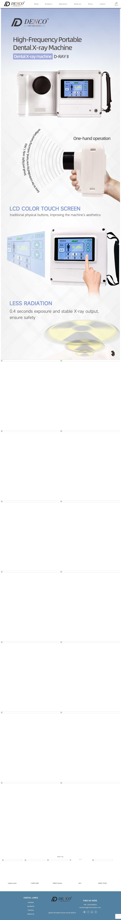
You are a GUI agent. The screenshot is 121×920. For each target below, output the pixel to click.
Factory (31, 910)
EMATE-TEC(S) (102, 883)
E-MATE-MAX (35, 883)
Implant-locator (12, 883)
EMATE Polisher (57, 883)
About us (30, 914)
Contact (31, 902)
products (30, 906)
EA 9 (80, 883)
